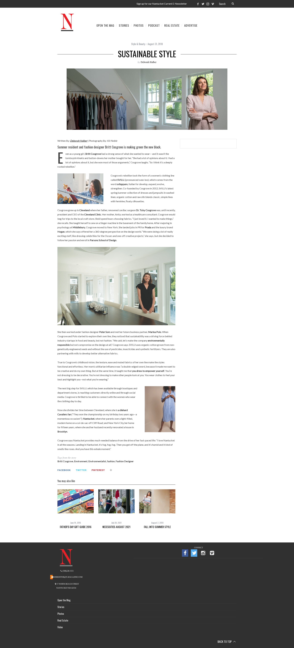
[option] (75, 509)
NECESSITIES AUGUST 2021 (116, 527)
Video (60, 627)
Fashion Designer (125, 461)
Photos (60, 614)
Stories (60, 607)
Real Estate (62, 620)
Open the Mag (63, 600)
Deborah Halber (148, 62)
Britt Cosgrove (65, 461)
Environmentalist (97, 461)
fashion (111, 461)
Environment (80, 461)
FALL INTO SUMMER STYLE (157, 527)
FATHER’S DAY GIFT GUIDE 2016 (75, 527)
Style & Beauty (138, 44)
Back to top (225, 641)
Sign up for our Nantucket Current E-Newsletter (162, 3)
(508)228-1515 (68, 571)
